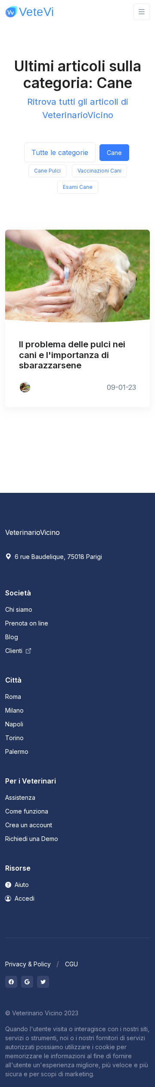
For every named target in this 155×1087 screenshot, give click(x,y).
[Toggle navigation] (141, 11)
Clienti (14, 650)
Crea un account (28, 825)
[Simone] (25, 387)
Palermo (16, 751)
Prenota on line (26, 623)
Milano (14, 710)
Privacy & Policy (28, 964)
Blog (11, 637)
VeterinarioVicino (32, 532)
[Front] (31, 11)
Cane (114, 152)
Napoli (14, 724)
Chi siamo (18, 609)
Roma (13, 696)
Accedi (23, 898)
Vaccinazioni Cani (99, 170)
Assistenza (20, 797)
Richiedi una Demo (31, 838)
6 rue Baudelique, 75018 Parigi (57, 556)
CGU (71, 964)
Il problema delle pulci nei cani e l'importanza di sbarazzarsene (72, 354)
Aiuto (21, 884)
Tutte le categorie (59, 152)
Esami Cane (78, 187)
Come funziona (26, 811)
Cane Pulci (47, 170)
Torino (14, 737)
